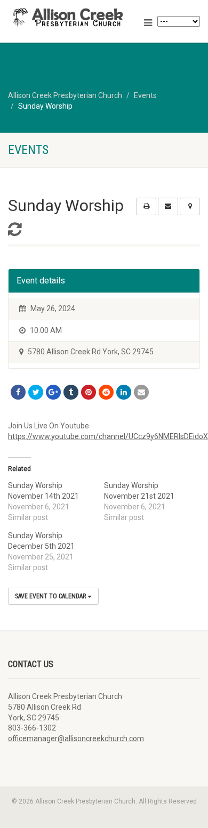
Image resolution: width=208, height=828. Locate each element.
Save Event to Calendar (51, 596)
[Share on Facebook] (18, 392)
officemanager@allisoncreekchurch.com (76, 738)
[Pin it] (88, 392)
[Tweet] (35, 392)
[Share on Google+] (53, 392)
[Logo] (69, 17)
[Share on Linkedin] (123, 392)
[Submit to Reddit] (106, 392)
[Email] (141, 392)
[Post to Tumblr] (70, 392)
